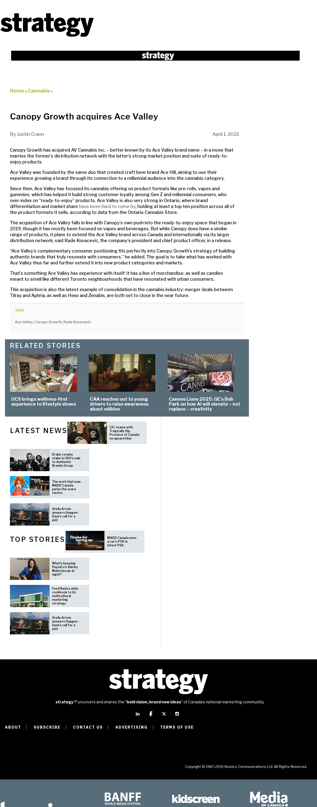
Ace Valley (24, 322)
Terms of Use (177, 727)
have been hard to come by (107, 206)
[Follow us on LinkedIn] (137, 716)
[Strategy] (47, 36)
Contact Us (88, 727)
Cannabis (39, 91)
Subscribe (47, 727)
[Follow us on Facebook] (151, 716)
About (13, 727)
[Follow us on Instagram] (177, 716)
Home (17, 91)
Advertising (131, 727)
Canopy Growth (48, 322)
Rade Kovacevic (77, 322)
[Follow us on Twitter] (164, 716)
